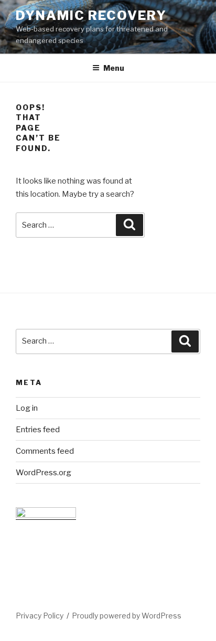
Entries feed (38, 429)
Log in (27, 408)
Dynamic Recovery (91, 15)
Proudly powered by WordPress (126, 615)
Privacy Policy (39, 615)
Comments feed (45, 451)
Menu (113, 67)
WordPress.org (43, 472)
